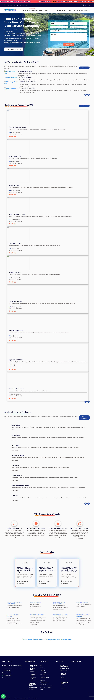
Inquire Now (69, 44)
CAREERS (42, 674)
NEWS (41, 672)
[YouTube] (85, 5)
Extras (81, 10)
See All (84, 68)
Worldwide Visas (43, 10)
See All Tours (84, 106)
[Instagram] (83, 5)
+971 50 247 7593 (22, 5)
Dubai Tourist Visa (32, 10)
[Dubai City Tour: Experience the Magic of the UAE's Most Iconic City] (25, 562)
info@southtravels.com (9, 683)
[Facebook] (81, 5)
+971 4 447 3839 (11, 5)
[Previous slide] (85, 95)
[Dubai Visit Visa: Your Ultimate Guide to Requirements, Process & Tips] (47, 562)
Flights (64, 10)
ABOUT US (42, 676)
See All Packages (84, 417)
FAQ (41, 670)
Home (24, 10)
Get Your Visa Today (14, 49)
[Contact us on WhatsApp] (3, 696)
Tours (69, 10)
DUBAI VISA (42, 686)
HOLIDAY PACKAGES (44, 687)
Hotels (59, 10)
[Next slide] (88, 95)
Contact (87, 10)
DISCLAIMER (43, 680)
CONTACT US (43, 678)
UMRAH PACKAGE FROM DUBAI (46, 691)
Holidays (75, 10)
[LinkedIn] (89, 5)
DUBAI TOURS (43, 689)
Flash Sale (53, 10)
